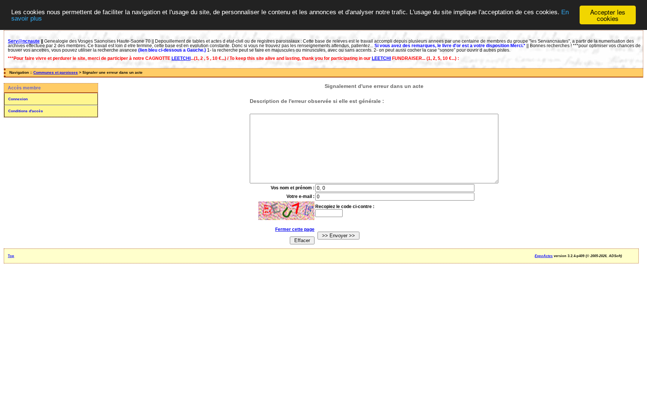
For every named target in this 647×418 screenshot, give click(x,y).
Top (11, 256)
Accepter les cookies (607, 15)
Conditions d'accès (25, 111)
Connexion (18, 99)
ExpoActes (544, 256)
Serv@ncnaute (24, 41)
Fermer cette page (295, 229)
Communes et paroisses (55, 72)
